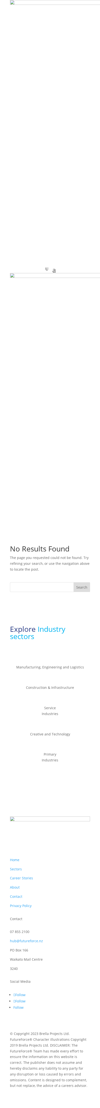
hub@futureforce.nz (26, 941)
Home (14, 860)
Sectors (16, 869)
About (15, 887)
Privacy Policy (21, 905)
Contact (16, 896)
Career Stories (21, 878)
